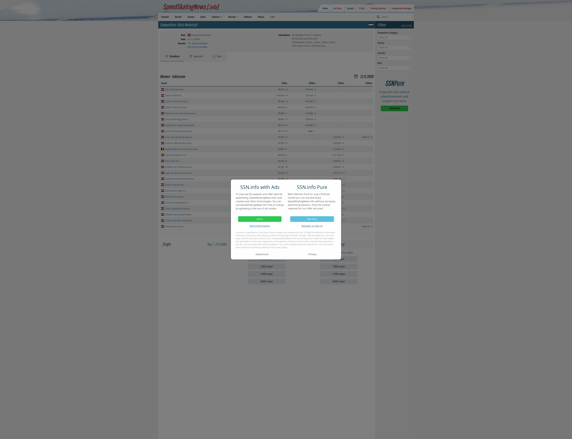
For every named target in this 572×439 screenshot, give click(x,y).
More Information (260, 226)
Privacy (312, 254)
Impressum (262, 254)
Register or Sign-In (312, 226)
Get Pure (312, 219)
